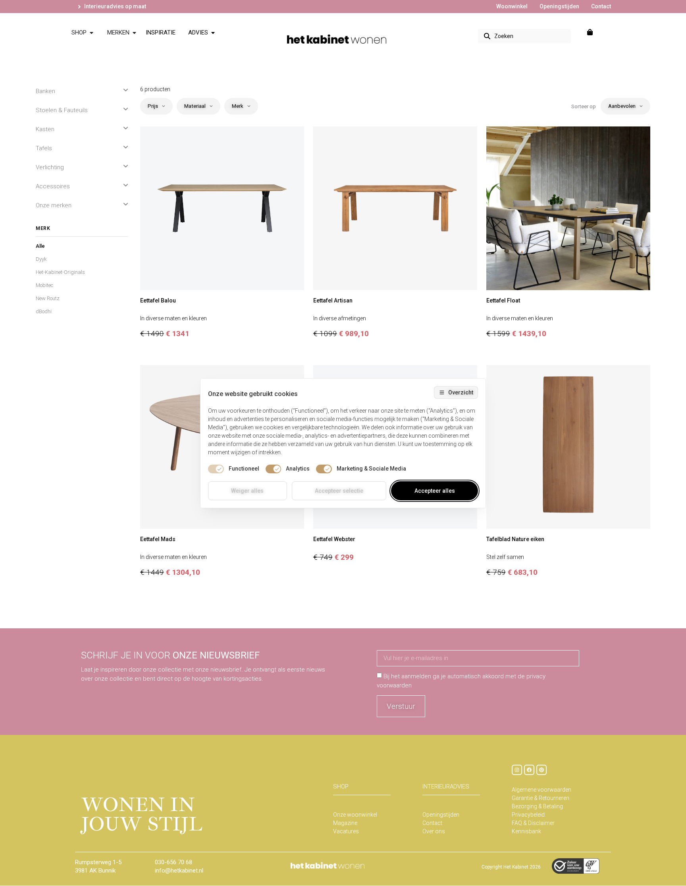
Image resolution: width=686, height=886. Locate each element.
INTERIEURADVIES (445, 786)
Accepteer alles (434, 491)
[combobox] (524, 36)
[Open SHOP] (91, 32)
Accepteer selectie (339, 491)
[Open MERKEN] (134, 32)
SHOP (341, 786)
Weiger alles (247, 491)
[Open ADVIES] (213, 32)
